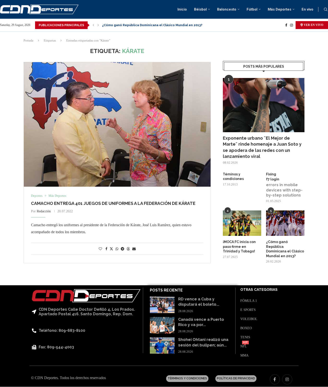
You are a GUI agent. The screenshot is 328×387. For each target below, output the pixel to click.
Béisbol (200, 9)
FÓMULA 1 (248, 301)
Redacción (44, 211)
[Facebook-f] (275, 379)
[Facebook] (286, 25)
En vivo (307, 9)
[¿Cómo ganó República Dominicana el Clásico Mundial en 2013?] (285, 223)
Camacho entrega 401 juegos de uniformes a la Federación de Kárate (113, 203)
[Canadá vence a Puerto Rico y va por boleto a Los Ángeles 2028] (162, 325)
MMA (244, 355)
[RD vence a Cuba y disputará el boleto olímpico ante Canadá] (162, 305)
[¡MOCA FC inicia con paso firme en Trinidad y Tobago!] (242, 223)
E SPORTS (248, 310)
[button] (93, 25)
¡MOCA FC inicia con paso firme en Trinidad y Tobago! (239, 246)
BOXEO (246, 328)
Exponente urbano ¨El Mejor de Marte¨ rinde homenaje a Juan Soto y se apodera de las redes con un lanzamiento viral (262, 147)
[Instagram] (291, 25)
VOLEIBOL (248, 319)
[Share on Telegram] (122, 249)
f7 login (272, 179)
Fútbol (252, 9)
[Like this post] (100, 249)
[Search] (325, 10)
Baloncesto (226, 9)
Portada (28, 40)
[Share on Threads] (128, 249)
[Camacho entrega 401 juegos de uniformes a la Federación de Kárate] (117, 124)
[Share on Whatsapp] (116, 249)
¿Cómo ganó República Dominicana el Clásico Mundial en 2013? (152, 25)
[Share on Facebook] (106, 249)
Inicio (182, 9)
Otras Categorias (259, 290)
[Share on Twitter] (111, 249)
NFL (243, 346)
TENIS (245, 337)
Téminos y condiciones (233, 176)
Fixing (271, 174)
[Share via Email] (134, 249)
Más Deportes (279, 9)
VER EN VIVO (313, 25)
